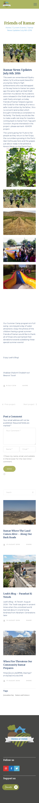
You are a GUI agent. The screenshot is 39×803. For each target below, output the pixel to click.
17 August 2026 (13, 680)
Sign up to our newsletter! (15, 479)
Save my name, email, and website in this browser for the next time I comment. (19, 459)
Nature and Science (22, 695)
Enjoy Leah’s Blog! (11, 358)
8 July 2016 (11, 385)
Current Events (19, 28)
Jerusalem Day (8, 695)
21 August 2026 (13, 544)
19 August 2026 (13, 620)
